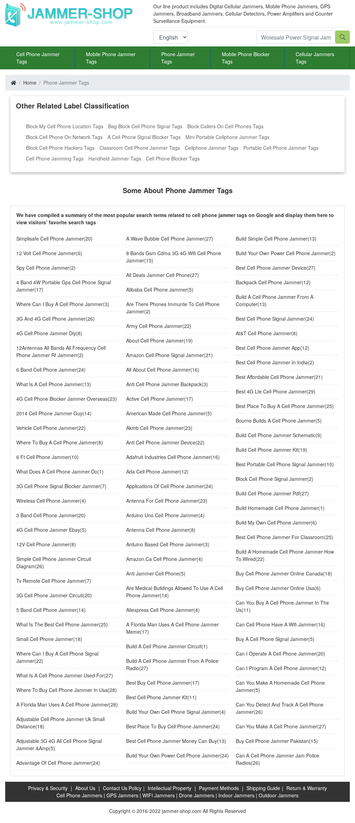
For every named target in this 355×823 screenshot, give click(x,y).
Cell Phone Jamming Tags (55, 158)
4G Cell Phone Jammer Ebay (48, 529)
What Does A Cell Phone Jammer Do (56, 471)
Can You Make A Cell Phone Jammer (276, 726)
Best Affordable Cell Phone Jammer (275, 376)
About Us (85, 788)
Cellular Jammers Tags (315, 58)
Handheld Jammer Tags (114, 158)
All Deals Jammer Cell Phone (158, 274)
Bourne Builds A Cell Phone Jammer (275, 420)
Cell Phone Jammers (79, 795)
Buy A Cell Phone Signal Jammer (272, 638)
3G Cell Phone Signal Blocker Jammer (58, 486)
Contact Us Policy (122, 788)
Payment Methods (219, 788)
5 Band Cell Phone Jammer (46, 609)
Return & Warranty (306, 788)
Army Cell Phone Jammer (154, 325)
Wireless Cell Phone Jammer (48, 500)
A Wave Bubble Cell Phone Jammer (165, 238)
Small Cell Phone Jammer (44, 638)
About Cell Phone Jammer (155, 340)
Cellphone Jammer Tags (212, 147)
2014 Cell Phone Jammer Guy (49, 413)
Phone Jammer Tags (178, 58)
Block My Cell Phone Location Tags (64, 126)
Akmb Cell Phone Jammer (154, 427)
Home (29, 82)
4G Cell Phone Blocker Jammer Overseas (62, 398)
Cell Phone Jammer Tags (38, 58)
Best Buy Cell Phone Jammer (158, 682)
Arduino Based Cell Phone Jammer (164, 544)
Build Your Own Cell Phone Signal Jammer (172, 711)
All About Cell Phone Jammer (158, 369)
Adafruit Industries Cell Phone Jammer (168, 456)
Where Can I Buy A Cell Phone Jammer (59, 304)
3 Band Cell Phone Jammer (46, 515)
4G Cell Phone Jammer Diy (46, 333)
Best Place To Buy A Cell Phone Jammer (280, 405)
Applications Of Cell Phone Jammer (165, 486)
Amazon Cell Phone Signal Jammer (165, 355)
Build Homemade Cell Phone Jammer (277, 507)
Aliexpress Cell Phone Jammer (159, 609)
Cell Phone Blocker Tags (173, 158)
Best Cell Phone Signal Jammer (270, 318)
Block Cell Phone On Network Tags (64, 136)
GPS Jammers (122, 795)
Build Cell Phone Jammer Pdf (268, 493)
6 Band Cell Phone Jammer (46, 369)
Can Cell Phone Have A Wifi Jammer (276, 624)
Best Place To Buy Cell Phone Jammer (168, 726)
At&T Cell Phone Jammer (263, 333)
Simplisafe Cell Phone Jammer (50, 238)
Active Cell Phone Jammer (155, 398)
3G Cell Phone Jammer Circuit (49, 595)
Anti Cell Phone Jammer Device (161, 442)
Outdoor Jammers (278, 795)
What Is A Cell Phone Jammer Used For (60, 675)
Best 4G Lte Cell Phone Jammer (271, 391)
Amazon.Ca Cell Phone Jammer (161, 558)
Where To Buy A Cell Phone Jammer (56, 442)
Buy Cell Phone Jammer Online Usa (275, 587)
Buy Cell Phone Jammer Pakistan (272, 740)
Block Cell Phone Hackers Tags (60, 147)
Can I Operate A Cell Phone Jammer (276, 653)
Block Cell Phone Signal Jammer (271, 478)
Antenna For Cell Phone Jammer (162, 500)
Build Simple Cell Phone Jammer (272, 238)
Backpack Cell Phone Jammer (269, 282)
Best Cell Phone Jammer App (268, 347)
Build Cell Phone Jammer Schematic (275, 435)
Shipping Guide (263, 788)
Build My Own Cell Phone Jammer (273, 522)
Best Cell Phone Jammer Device (271, 267)
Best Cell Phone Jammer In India (272, 362)
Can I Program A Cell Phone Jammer (276, 668)
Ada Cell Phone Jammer (153, 471)
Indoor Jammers (236, 795)
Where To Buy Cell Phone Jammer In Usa (62, 689)
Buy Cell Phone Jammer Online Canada (279, 573)
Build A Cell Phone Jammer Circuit (163, 646)
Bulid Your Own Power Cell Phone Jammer (282, 253)
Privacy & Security (48, 788)
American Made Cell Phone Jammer (166, 413)
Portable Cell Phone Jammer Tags (281, 147)
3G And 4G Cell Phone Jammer (51, 318)
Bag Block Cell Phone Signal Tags (145, 126)
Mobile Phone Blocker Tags (246, 58)
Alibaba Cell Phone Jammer (156, 289)
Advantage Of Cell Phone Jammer (53, 762)
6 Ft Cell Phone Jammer (43, 456)
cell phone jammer (213, 214)
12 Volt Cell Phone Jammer (46, 253)
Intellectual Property (169, 788)
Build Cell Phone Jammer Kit (267, 449)
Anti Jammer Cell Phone (152, 573)
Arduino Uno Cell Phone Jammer (162, 515)
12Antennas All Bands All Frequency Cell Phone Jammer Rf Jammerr (61, 351)
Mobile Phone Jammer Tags (111, 58)
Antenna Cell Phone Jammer (157, 529)
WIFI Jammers (158, 795)
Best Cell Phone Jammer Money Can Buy (171, 740)
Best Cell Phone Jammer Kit (157, 697)
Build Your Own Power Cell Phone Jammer (173, 755)
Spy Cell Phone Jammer (42, 267)
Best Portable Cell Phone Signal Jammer (280, 464)
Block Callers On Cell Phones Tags (225, 126)
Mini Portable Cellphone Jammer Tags (227, 136)
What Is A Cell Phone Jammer (49, 384)
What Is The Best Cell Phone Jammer (57, 624)
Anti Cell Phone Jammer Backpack (164, 384)
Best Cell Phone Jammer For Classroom (280, 537)
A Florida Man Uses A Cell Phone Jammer (62, 704)
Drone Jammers (196, 795)
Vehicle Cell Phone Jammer (46, 427)
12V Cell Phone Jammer (43, 544)
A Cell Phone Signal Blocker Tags (144, 136)
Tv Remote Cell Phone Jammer (50, 580)
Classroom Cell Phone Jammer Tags (139, 147)
